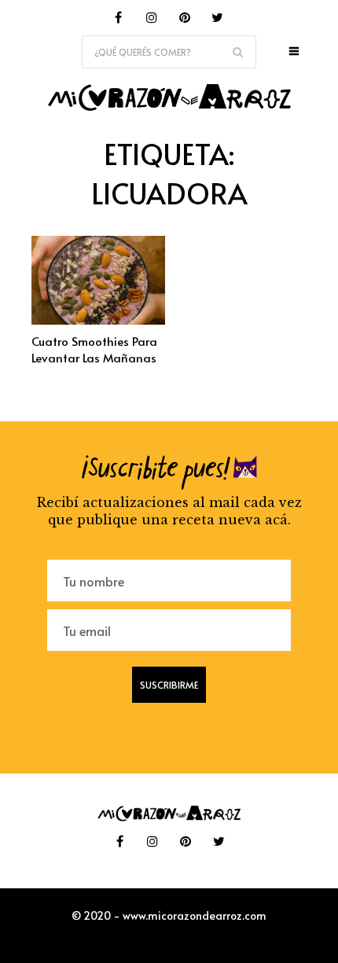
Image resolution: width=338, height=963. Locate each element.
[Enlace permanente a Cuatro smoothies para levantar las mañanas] (98, 320)
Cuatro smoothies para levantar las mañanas (94, 349)
